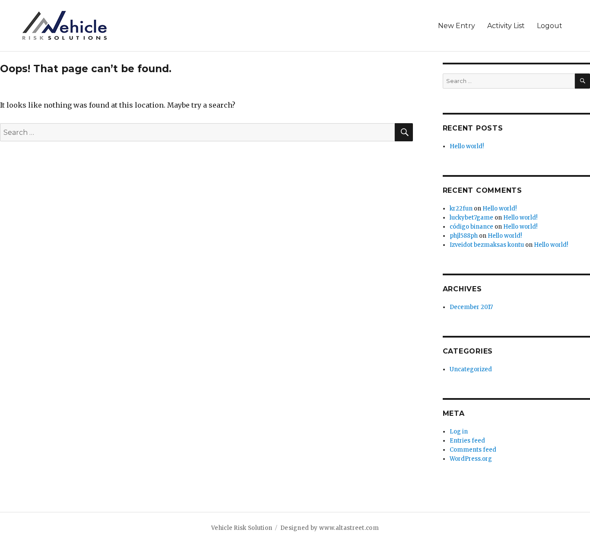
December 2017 (471, 307)
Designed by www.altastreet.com (329, 528)
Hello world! (467, 146)
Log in (459, 431)
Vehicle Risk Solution (241, 528)
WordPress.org (471, 458)
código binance (471, 226)
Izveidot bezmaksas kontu (487, 245)
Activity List (506, 26)
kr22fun (461, 208)
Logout (549, 26)
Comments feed (473, 449)
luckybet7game (471, 217)
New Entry (456, 26)
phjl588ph (464, 235)
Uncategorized (471, 369)
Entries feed (467, 440)
